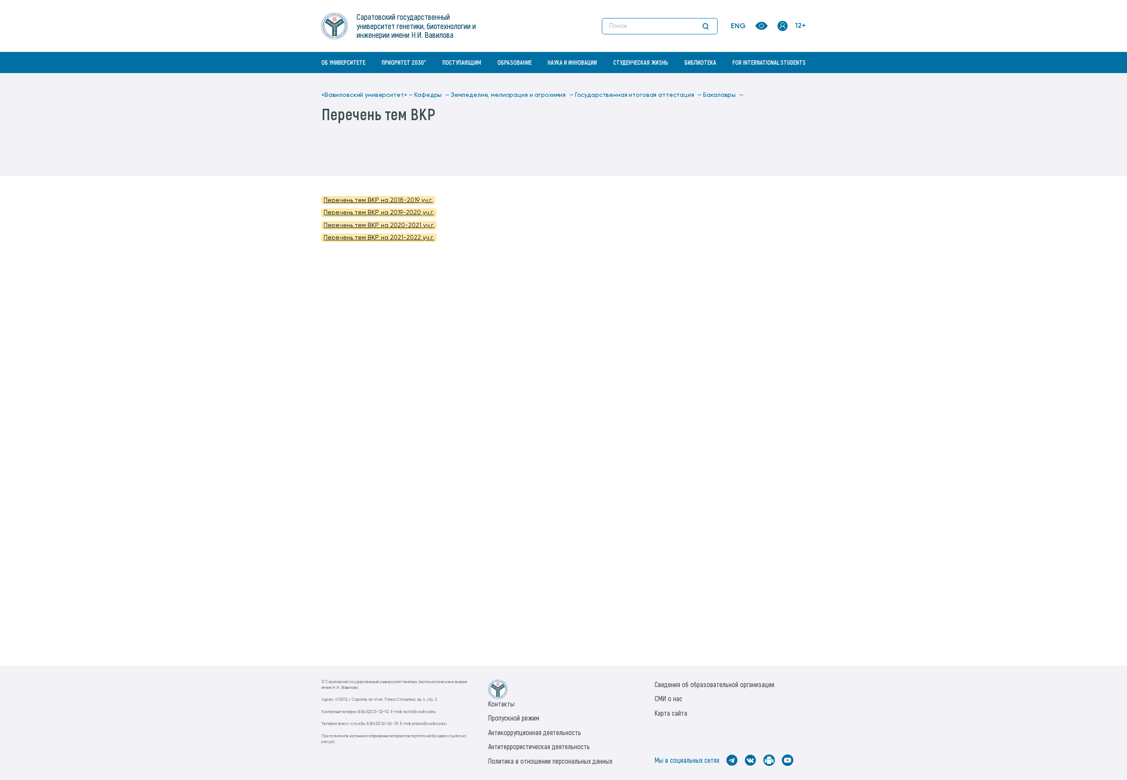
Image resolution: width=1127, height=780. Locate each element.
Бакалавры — (723, 95)
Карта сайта (671, 713)
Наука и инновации (572, 62)
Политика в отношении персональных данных (550, 761)
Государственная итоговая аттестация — (638, 95)
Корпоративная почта (784, 81)
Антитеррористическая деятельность (539, 746)
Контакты (501, 703)
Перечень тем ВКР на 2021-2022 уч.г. (379, 238)
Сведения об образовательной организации (714, 684)
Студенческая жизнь (640, 62)
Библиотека (700, 62)
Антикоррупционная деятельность (534, 732)
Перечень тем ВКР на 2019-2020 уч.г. (379, 213)
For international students (769, 62)
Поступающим (461, 62)
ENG (738, 26)
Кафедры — (431, 95)
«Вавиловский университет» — (367, 95)
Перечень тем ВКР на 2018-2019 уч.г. (378, 200)
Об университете (343, 62)
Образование (514, 62)
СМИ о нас (668, 698)
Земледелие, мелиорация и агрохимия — (512, 95)
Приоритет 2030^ (404, 62)
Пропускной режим (513, 718)
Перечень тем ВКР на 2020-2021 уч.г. (379, 225)
